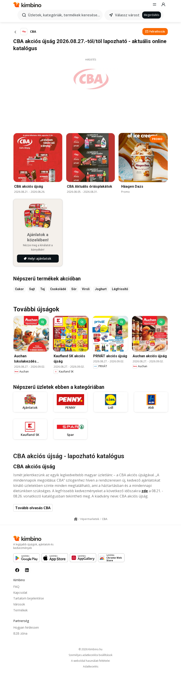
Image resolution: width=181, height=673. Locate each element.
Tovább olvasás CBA (33, 507)
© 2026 (90, 649)
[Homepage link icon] (75, 519)
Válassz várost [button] (127, 15)
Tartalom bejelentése (28, 598)
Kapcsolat (20, 592)
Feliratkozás (157, 31)
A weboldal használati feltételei (90, 661)
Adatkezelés (90, 666)
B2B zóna (20, 633)
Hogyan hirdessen (26, 627)
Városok (19, 604)
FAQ (16, 586)
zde (144, 490)
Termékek (20, 610)
